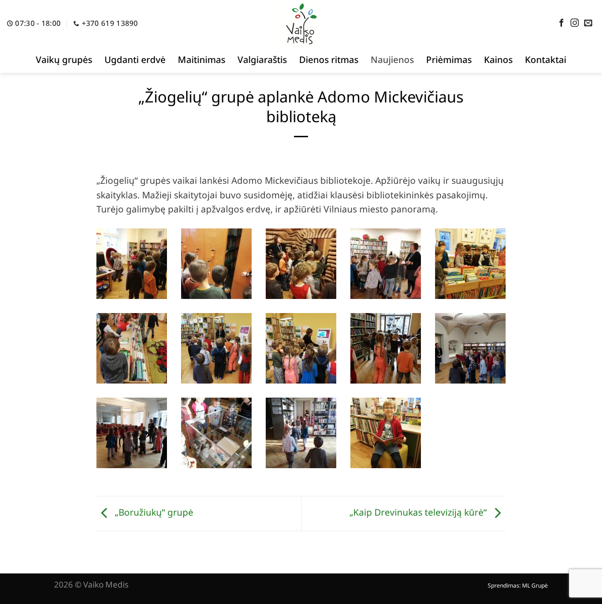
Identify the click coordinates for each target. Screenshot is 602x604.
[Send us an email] (588, 23)
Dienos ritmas (328, 59)
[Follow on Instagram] (574, 23)
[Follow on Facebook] (561, 23)
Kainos (498, 59)
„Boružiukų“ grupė (152, 512)
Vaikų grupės (64, 59)
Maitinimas (201, 59)
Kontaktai (545, 59)
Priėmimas (449, 59)
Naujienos (392, 59)
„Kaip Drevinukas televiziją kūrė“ (419, 512)
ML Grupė (535, 585)
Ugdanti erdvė (135, 59)
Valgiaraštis (262, 59)
